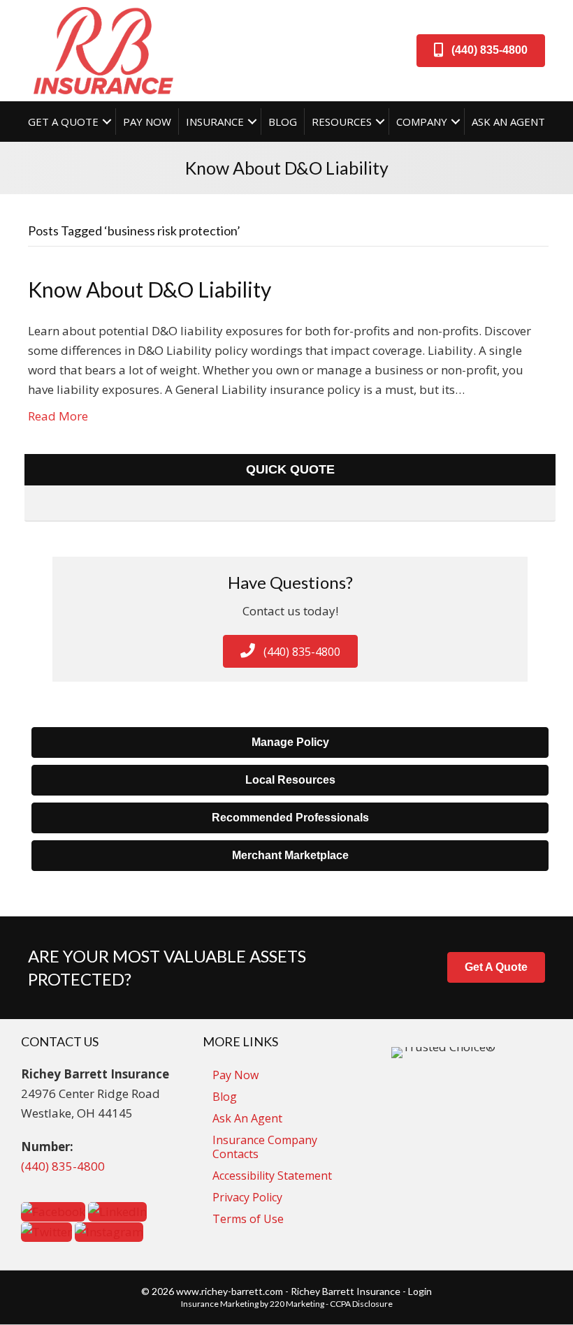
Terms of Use (248, 1219)
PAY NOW (147, 122)
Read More (58, 416)
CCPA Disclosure (361, 1303)
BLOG (282, 122)
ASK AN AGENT (508, 122)
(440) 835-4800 (63, 1166)
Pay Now (235, 1075)
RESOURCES (342, 122)
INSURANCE (215, 122)
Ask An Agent (247, 1118)
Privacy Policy (247, 1197)
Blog (224, 1096)
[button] (480, 50)
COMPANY (421, 122)
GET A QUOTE (63, 122)
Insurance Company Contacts (264, 1147)
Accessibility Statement (272, 1175)
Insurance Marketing (220, 1303)
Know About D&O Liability (149, 289)
